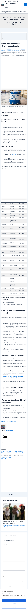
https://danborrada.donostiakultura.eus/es (8, 421)
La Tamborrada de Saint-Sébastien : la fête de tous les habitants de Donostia (6, 453)
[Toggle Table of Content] (2, 39)
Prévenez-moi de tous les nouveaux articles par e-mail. (14, 586)
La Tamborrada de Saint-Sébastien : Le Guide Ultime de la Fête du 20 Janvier (19, 453)
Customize (14, 603)
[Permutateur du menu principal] (25, 4)
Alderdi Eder (14, 154)
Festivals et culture (14, 525)
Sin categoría (22, 525)
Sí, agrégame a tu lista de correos (10, 577)
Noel (18, 525)
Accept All (14, 600)
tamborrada (9, 49)
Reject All (14, 607)
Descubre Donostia (9, 430)
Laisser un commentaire (7, 525)
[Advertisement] (14, 74)
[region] (14, 599)
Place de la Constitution (9, 123)
